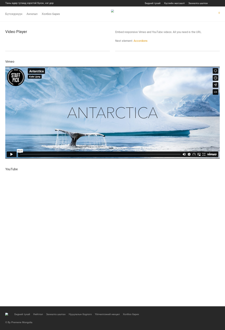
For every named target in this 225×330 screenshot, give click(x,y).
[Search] (198, 14)
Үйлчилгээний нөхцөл (107, 314)
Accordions (140, 40)
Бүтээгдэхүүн (13, 13)
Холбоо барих (51, 13)
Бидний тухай (152, 3)
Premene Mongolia (21, 322)
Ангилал (32, 13)
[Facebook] (214, 3)
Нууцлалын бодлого (80, 314)
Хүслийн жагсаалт (174, 3)
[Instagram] (219, 3)
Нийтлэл (38, 314)
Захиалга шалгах (198, 3)
